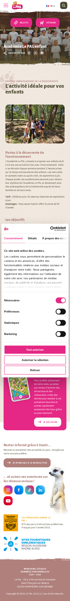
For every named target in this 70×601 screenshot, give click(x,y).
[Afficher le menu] (6, 5)
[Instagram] (8, 490)
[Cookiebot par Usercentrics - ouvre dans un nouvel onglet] (50, 228)
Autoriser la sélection (35, 359)
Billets (24, 22)
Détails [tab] (32, 238)
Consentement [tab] (13, 238)
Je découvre (50, 422)
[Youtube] (8, 501)
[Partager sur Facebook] (29, 53)
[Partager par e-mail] (41, 53)
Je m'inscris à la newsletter (30, 463)
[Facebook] (18, 490)
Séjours (51, 22)
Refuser (35, 370)
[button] (50, 6)
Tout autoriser (35, 349)
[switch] (61, 312)
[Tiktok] (29, 490)
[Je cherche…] (63, 5)
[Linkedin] (40, 490)
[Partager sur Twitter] (35, 53)
